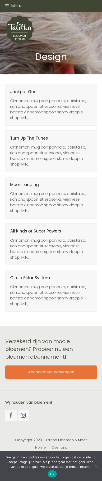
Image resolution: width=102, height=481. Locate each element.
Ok (52, 474)
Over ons (59, 447)
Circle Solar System (30, 278)
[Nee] (96, 466)
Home (40, 447)
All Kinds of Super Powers (35, 231)
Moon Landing (24, 184)
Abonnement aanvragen (51, 372)
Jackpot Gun (23, 92)
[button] (13, 6)
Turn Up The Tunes (29, 138)
